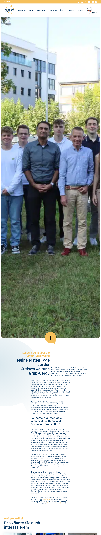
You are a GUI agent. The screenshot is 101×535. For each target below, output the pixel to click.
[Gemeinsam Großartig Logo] (9, 10)
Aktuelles (72, 10)
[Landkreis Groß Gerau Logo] (92, 10)
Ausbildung (21, 10)
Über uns (63, 10)
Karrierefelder (41, 10)
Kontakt (80, 10)
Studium (31, 10)
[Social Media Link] (78, 2)
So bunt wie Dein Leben (55, 503)
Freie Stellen (53, 10)
